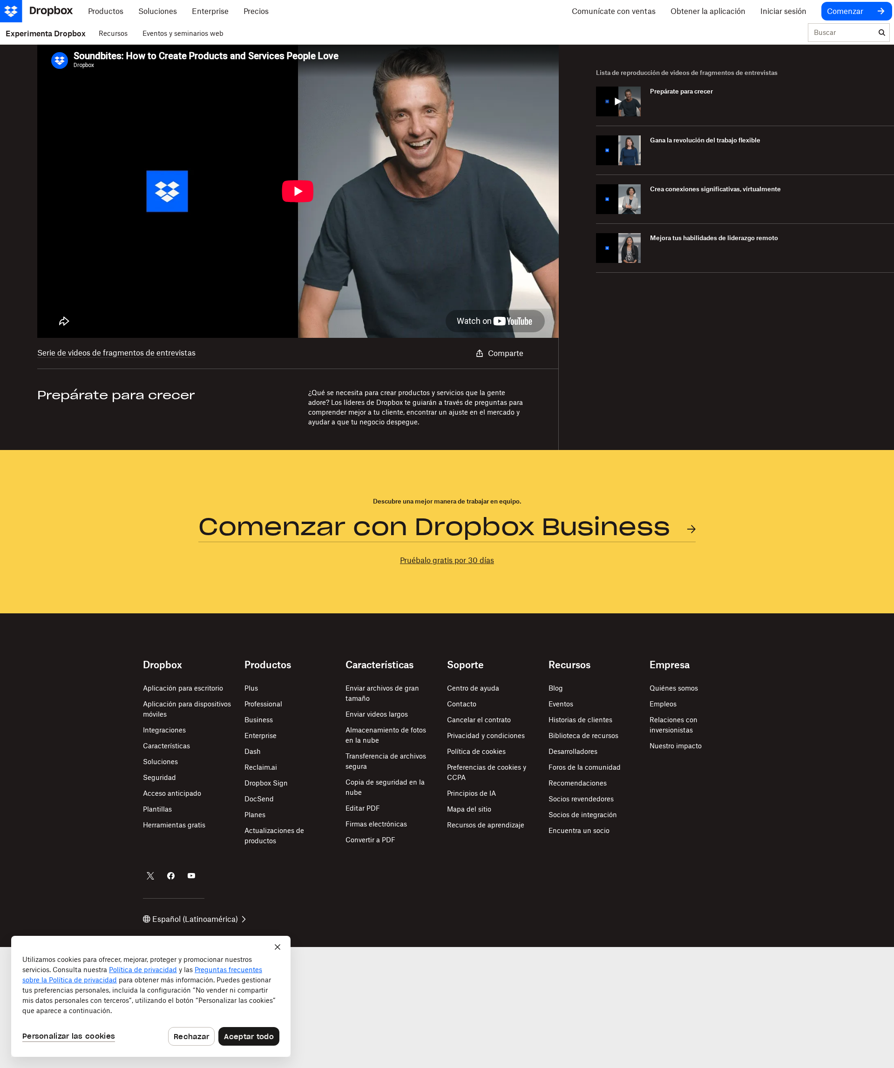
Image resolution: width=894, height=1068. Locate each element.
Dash (252, 751)
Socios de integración (583, 815)
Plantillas (157, 809)
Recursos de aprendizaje (485, 825)
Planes (254, 815)
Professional (263, 704)
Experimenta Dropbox (46, 33)
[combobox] (841, 33)
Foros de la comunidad (585, 767)
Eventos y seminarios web (183, 33)
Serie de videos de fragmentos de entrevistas (116, 352)
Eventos (561, 704)
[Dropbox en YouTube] (191, 875)
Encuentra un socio (579, 830)
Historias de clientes (580, 720)
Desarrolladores (573, 751)
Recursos (113, 33)
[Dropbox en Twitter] (150, 875)
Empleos (663, 704)
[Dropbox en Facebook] (170, 875)
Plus (251, 688)
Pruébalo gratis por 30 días (447, 560)
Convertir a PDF (370, 840)
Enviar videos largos (376, 714)
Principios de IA (471, 793)
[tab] (745, 101)
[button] (298, 191)
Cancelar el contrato (479, 720)
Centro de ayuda (473, 688)
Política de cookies (476, 751)
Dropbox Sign (266, 783)
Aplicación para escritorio (183, 688)
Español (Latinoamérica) (195, 919)
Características (166, 746)
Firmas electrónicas (376, 824)
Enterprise (260, 735)
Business (258, 720)
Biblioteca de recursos (583, 735)
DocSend (259, 799)
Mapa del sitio (469, 809)
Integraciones (164, 730)
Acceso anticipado (172, 793)
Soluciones (160, 762)
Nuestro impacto (676, 746)
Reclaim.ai (260, 767)
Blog (556, 688)
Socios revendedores (581, 799)
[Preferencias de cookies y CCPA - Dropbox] (151, 996)
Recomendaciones (578, 783)
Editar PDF (362, 808)
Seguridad (159, 777)
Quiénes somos (674, 688)
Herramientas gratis (174, 825)
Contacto (461, 704)
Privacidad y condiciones (486, 735)
